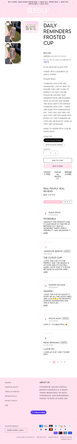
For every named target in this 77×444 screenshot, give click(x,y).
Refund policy (42, 437)
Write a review (53, 202)
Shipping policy (11, 387)
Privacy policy (53, 437)
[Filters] (65, 202)
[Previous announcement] (4, 3)
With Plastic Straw (54, 145)
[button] (4, 11)
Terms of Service (12, 391)
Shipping (47, 56)
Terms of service (66, 437)
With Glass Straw (53, 140)
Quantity (47, 149)
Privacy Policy (11, 401)
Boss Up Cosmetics (27, 437)
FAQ (6, 405)
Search (8, 382)
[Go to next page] (65, 362)
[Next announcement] (73, 3)
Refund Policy (11, 396)
